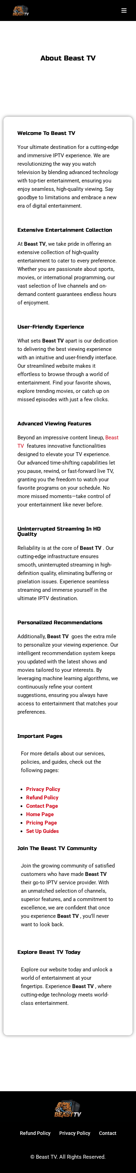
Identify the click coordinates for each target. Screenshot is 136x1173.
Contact (107, 1133)
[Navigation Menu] (124, 10)
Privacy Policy (74, 1133)
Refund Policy (35, 1133)
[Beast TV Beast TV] (21, 10)
